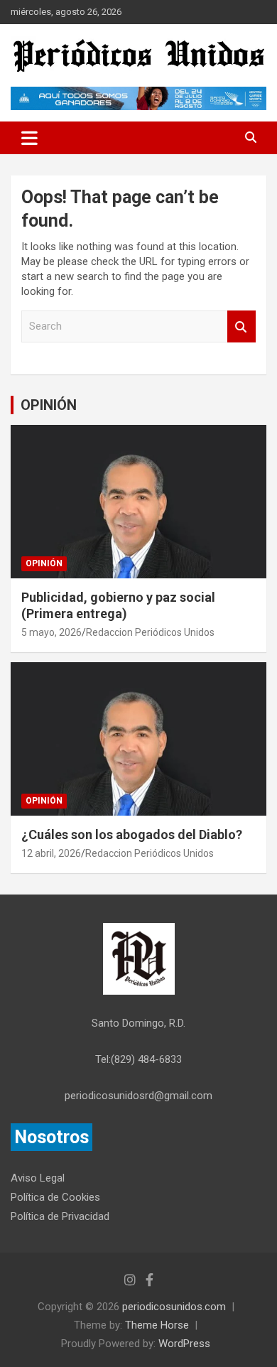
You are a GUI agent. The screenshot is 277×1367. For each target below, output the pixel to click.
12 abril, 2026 (51, 853)
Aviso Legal (38, 1178)
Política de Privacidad (60, 1216)
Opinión (44, 563)
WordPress (184, 1343)
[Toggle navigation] (29, 137)
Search (241, 326)
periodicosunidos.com (174, 1306)
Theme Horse (157, 1325)
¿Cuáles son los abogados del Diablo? (131, 834)
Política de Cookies (55, 1197)
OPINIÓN (49, 405)
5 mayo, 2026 (51, 632)
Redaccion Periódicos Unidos (150, 632)
